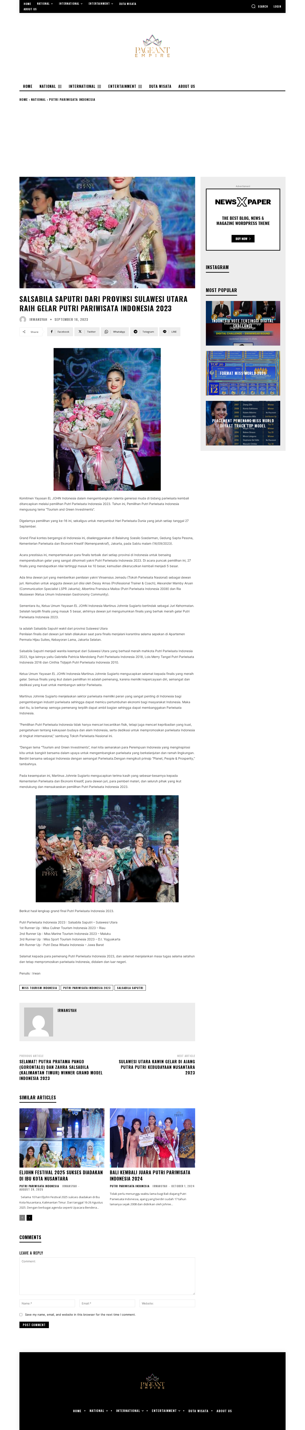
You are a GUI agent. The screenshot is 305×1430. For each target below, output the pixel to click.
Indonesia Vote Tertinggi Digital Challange (243, 323)
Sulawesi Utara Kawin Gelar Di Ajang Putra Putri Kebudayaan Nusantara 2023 (157, 1067)
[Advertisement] (152, 139)
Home (23, 99)
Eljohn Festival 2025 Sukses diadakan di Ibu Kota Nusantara (61, 1175)
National (38, 99)
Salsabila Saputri (130, 988)
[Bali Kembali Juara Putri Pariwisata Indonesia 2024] (152, 1138)
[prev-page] (22, 1218)
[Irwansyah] (23, 319)
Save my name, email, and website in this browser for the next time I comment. (80, 1314)
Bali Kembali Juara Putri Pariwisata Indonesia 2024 (150, 1175)
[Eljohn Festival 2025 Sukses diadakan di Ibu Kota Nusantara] (61, 1138)
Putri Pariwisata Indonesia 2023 (87, 988)
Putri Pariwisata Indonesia (72, 99)
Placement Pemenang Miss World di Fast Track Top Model (243, 423)
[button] (259, 6)
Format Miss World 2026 (243, 373)
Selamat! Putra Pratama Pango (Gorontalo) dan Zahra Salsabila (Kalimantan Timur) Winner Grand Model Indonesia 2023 (61, 1070)
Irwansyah (38, 319)
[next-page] (29, 1218)
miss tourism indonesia (39, 988)
